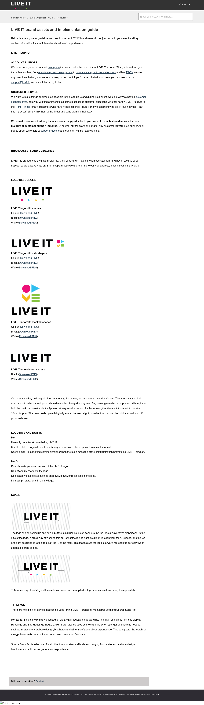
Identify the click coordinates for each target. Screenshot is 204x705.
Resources (62, 17)
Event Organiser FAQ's (41, 17)
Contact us (184, 4)
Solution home (18, 17)
